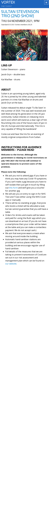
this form (13, 187)
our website (10, 263)
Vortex (8, 2)
